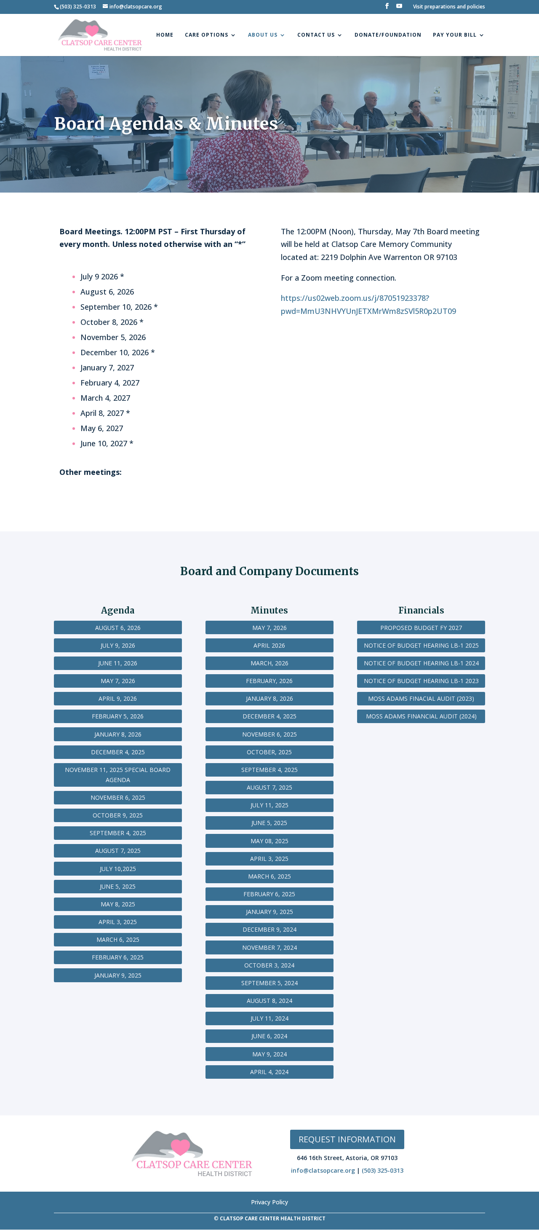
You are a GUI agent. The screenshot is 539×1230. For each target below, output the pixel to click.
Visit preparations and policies (449, 7)
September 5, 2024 (269, 983)
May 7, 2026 (118, 681)
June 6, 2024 (269, 1036)
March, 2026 (269, 663)
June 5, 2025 (118, 886)
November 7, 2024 (269, 947)
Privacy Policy (269, 1201)
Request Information (347, 1139)
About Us (263, 35)
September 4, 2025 (118, 833)
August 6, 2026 (118, 628)
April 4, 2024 (269, 1072)
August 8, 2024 (269, 1001)
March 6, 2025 (117, 939)
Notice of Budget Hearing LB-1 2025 (421, 645)
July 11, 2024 (269, 1018)
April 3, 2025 (118, 922)
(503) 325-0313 (382, 1170)
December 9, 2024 (269, 929)
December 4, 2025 (118, 752)
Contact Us (316, 35)
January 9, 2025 (117, 975)
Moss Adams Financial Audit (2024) (421, 716)
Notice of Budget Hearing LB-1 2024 (421, 663)
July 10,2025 (118, 869)
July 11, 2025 (269, 805)
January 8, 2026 (117, 734)
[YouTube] (399, 8)
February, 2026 (269, 681)
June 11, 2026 (117, 663)
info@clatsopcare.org (323, 1170)
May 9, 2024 (269, 1054)
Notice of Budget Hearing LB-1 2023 (421, 681)
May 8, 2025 (118, 904)
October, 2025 (269, 752)
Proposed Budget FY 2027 (421, 628)
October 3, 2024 (269, 965)
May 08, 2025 (269, 841)
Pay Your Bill (455, 35)
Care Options (206, 35)
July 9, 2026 (118, 645)
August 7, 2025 (118, 851)
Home (164, 35)
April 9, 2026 (118, 698)
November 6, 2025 (118, 797)
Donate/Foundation (388, 35)
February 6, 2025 (118, 957)
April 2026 (269, 645)
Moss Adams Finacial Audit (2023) (421, 698)
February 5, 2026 (118, 716)
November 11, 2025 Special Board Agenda (118, 775)
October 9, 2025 (118, 815)
